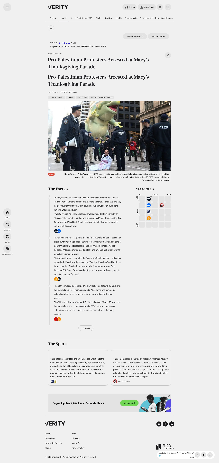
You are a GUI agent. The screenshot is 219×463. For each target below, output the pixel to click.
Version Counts (158, 36)
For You (53, 18)
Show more (85, 328)
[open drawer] (7, 7)
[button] (149, 199)
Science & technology (149, 18)
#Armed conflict (56, 97)
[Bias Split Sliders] (7, 224)
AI (71, 18)
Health (118, 18)
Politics (108, 18)
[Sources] (7, 237)
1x (197, 455)
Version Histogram (135, 36)
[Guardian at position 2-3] (149, 212)
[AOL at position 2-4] (149, 205)
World (98, 18)
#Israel (71, 97)
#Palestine (82, 97)
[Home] (7, 212)
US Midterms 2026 (84, 18)
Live (74, 42)
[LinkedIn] (171, 424)
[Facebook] (165, 424)
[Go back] (51, 28)
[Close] (169, 396)
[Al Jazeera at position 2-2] (149, 218)
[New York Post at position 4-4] (162, 205)
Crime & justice (131, 18)
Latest (63, 18)
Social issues (166, 18)
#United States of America (101, 97)
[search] (168, 7)
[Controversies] (7, 249)
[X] (158, 424)
